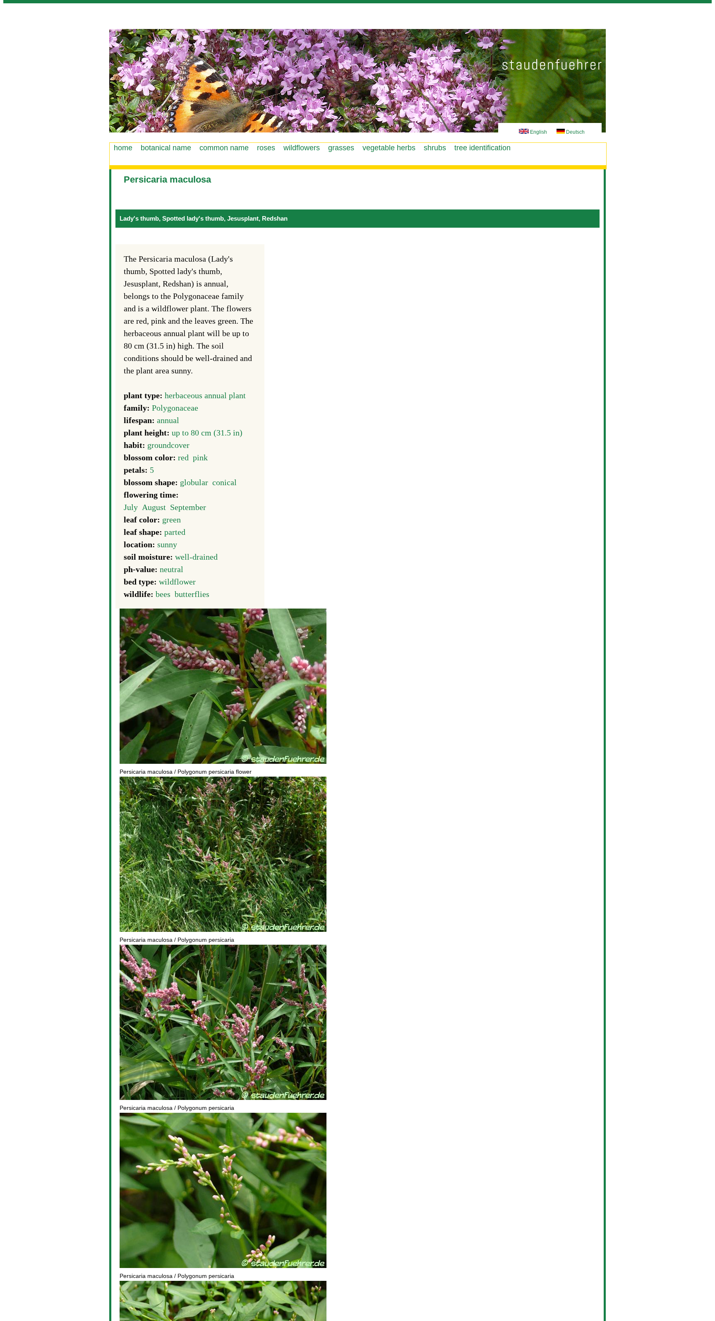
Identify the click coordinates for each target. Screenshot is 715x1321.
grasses (341, 148)
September (188, 507)
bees (163, 594)
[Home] (357, 80)
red (183, 457)
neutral (171, 569)
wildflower (177, 581)
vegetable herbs (388, 148)
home (123, 148)
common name (224, 148)
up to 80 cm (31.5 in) (207, 432)
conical (224, 482)
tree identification (482, 148)
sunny (167, 544)
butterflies (192, 594)
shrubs (435, 148)
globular (194, 482)
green (171, 519)
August (154, 507)
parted (174, 532)
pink (200, 457)
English (538, 132)
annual (168, 420)
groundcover (168, 445)
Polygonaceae (175, 407)
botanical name (166, 148)
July (131, 507)
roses (266, 148)
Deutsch (575, 132)
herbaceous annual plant (205, 395)
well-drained (196, 556)
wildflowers (301, 148)
